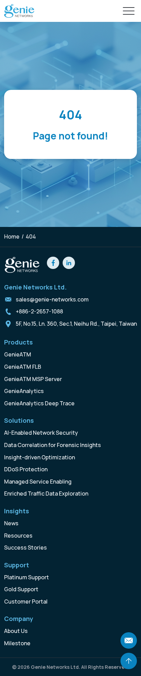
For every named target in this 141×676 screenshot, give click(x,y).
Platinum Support (26, 577)
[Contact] (128, 640)
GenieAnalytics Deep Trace (39, 403)
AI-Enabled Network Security (41, 432)
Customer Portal (26, 601)
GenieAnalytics (24, 391)
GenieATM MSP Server (33, 379)
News (11, 523)
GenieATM (17, 354)
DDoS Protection (26, 469)
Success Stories (25, 547)
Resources (18, 535)
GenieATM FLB (22, 366)
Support (16, 565)
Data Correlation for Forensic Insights (52, 445)
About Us (16, 631)
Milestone (17, 643)
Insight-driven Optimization (39, 457)
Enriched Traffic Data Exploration (46, 493)
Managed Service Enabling (38, 481)
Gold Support (21, 589)
